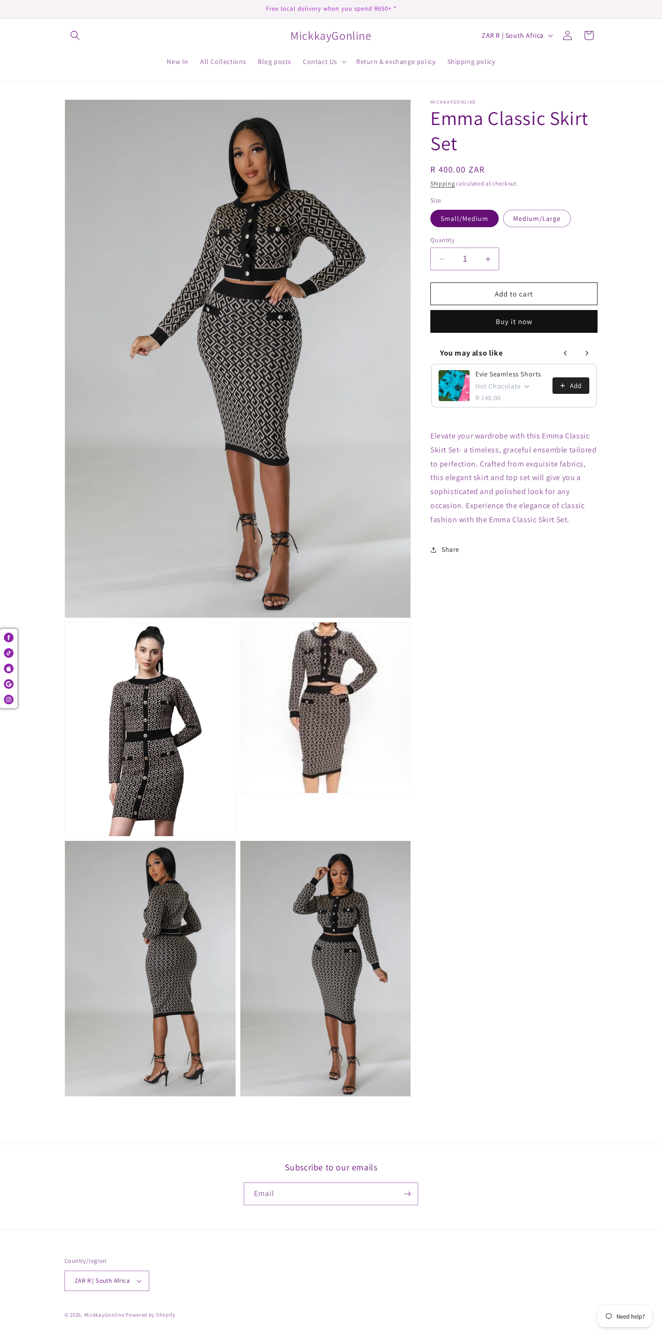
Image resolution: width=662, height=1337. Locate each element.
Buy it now (514, 321)
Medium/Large (537, 218)
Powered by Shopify (150, 1314)
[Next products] (587, 353)
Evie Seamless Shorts (508, 374)
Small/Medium (465, 218)
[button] (75, 35)
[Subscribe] (407, 1193)
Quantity (442, 240)
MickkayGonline (104, 1314)
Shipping (442, 183)
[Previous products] (565, 353)
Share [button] (450, 549)
